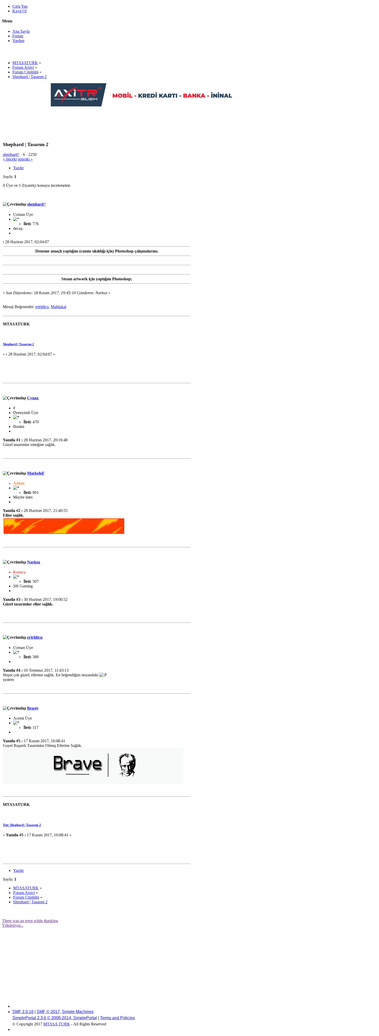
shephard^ (11, 154)
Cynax (33, 398)
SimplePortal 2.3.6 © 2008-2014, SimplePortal (54, 1018)
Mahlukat (58, 307)
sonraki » (25, 159)
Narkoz (33, 562)
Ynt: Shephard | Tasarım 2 (22, 825)
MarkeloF (36, 473)
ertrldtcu (42, 307)
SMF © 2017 (48, 1011)
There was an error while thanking (30, 921)
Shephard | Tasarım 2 (18, 344)
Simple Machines (78, 1011)
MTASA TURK (56, 1024)
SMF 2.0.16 (23, 1011)
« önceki (10, 159)
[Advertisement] (144, 119)
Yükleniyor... (12, 925)
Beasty (33, 708)
